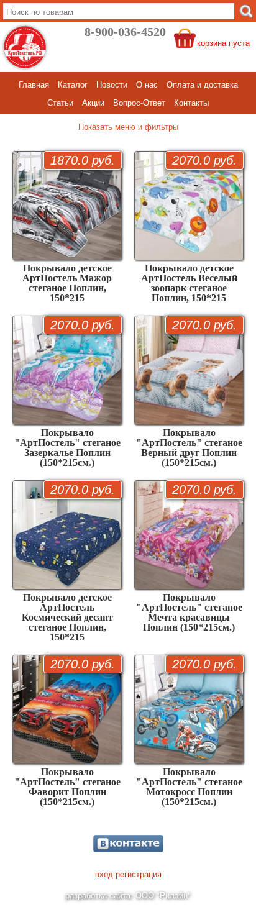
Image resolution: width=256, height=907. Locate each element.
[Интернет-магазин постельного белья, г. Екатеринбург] (25, 47)
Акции (93, 102)
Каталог (73, 84)
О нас (147, 84)
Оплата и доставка (202, 84)
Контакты (191, 102)
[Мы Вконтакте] (128, 843)
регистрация (139, 874)
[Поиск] (246, 11)
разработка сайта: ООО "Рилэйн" (128, 895)
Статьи (60, 102)
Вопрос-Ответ (139, 102)
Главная (34, 84)
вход (104, 874)
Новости (111, 84)
